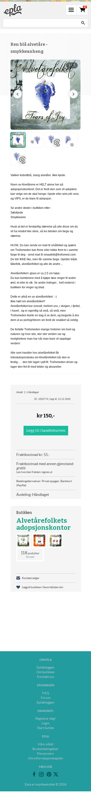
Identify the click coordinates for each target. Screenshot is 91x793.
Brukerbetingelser (45, 749)
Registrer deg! (45, 718)
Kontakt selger (30, 578)
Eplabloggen (45, 667)
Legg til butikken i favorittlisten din (42, 587)
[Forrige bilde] (17, 94)
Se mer (30, 556)
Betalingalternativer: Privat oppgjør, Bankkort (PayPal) (44, 483)
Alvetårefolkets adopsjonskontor (43, 524)
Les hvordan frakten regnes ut (34, 471)
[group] (45, 95)
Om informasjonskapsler (45, 758)
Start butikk (45, 728)
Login (45, 723)
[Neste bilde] (73, 94)
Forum (45, 698)
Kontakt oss (45, 677)
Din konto (45, 710)
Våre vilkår (45, 744)
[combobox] (40, 22)
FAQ (45, 693)
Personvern (45, 753)
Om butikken (45, 672)
